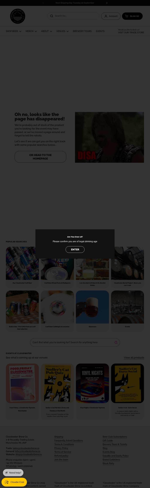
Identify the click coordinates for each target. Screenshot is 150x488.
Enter (75, 249)
